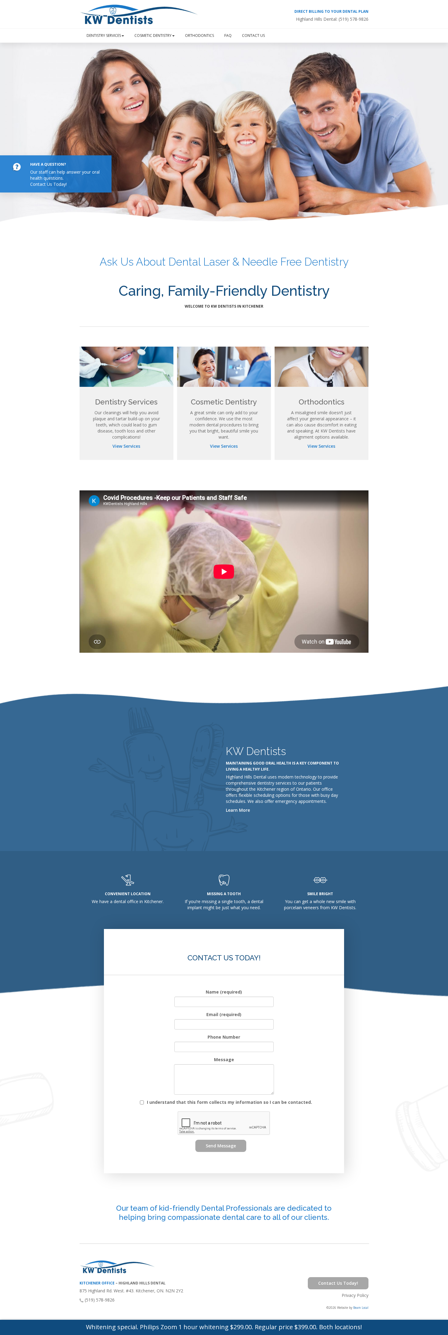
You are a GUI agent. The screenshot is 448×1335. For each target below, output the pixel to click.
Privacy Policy (355, 1295)
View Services (126, 446)
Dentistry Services (104, 35)
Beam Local (360, 1307)
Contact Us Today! (48, 184)
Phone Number (224, 1037)
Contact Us (253, 35)
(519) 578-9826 (353, 19)
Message (224, 1059)
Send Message (221, 1146)
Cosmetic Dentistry (153, 35)
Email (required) (223, 1014)
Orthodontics (199, 35)
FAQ (228, 35)
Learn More (238, 810)
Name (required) (224, 992)
